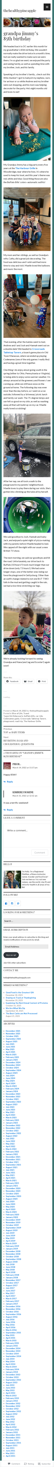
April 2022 (10, 1146)
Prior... (17, 764)
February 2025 (12, 1057)
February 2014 (12, 1369)
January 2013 (12, 1401)
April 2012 (10, 1424)
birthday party (16, 716)
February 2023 (12, 1120)
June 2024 (10, 1078)
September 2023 (13, 1102)
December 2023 (13, 1094)
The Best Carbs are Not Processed (21, 1013)
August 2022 (11, 1136)
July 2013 (10, 1385)
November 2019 (13, 1222)
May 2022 (10, 1144)
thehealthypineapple (19, 10)
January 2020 (12, 1217)
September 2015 (13, 1332)
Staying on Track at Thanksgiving (21, 998)
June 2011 (10, 1451)
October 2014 (12, 1353)
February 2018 (12, 1275)
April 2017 (10, 1296)
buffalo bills (29, 716)
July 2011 (10, 1448)
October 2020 (12, 1193)
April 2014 (10, 1364)
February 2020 (12, 1214)
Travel (26, 713)
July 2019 (10, 1233)
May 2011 (10, 1453)
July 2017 (10, 1288)
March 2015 (11, 1340)
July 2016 (10, 1319)
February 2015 (12, 1343)
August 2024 (11, 1073)
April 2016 (10, 1327)
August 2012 (11, 1414)
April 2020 (10, 1209)
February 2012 (12, 1430)
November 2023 (13, 1096)
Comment (39, 852)
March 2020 (11, 1212)
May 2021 (10, 1175)
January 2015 (12, 1346)
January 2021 (12, 1186)
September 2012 (13, 1411)
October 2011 (12, 1440)
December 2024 (13, 1062)
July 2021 (10, 1170)
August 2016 (11, 1317)
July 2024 (10, 1075)
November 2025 (13, 1033)
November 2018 (13, 1254)
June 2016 (10, 1322)
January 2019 (12, 1249)
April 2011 (10, 1456)
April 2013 (10, 1393)
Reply (10, 781)
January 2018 (12, 1277)
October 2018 (12, 1256)
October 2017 (12, 1283)
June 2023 (10, 1109)
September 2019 (13, 1228)
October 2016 (12, 1311)
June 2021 (10, 1172)
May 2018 (10, 1270)
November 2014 (13, 1351)
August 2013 (11, 1382)
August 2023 (11, 1104)
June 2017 (10, 1290)
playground (8, 721)
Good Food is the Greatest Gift (20, 992)
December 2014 (13, 1348)
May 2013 (10, 1390)
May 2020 (10, 1207)
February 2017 (12, 1301)
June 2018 (10, 1267)
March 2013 (11, 1395)
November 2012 (13, 1406)
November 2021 (13, 1159)
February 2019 (12, 1246)
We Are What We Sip (15, 1008)
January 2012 (12, 1432)
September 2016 (13, 1314)
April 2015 (10, 1338)
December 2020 (13, 1188)
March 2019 (11, 1243)
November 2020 (13, 1191)
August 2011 (11, 1445)
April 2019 (10, 1241)
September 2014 (13, 1356)
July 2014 (10, 1359)
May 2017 (10, 1293)
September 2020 (13, 1196)
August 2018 (11, 1262)
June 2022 (10, 1141)
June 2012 (10, 1419)
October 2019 (12, 1225)
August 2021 (11, 1167)
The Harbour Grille (25, 168)
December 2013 (13, 1374)
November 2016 (13, 1309)
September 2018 (13, 1259)
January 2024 (12, 1091)
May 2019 (10, 1238)
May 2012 (10, 1422)
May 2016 (10, 1325)
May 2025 (10, 1049)
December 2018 (13, 1251)
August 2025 (11, 1041)
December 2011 (13, 1435)
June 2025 (10, 1047)
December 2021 (13, 1157)
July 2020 (10, 1201)
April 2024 (10, 1083)
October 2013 (12, 1377)
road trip (19, 721)
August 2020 (11, 1199)
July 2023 (10, 1107)
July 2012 (10, 1416)
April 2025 (10, 1052)
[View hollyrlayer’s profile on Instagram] (12, 903)
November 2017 (13, 1280)
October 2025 (12, 1036)
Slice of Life (17, 713)
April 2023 (10, 1115)
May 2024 (10, 1081)
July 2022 (10, 1138)
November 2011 (13, 1437)
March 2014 (11, 1367)
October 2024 (12, 1068)
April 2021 (10, 1178)
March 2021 (11, 1180)
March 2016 (11, 1330)
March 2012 (11, 1427)
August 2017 (11, 1285)
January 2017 (12, 1304)
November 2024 (13, 1065)
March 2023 (11, 1117)
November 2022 (13, 1128)
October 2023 (12, 1099)
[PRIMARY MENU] (47, 6)
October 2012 (12, 1409)
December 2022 (13, 1125)
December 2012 (13, 1403)
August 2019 (11, 1230)
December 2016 (13, 1306)
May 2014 (10, 1361)
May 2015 (10, 1335)
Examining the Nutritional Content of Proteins (27, 1003)
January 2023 (12, 1123)
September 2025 (13, 1039)
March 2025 (11, 1054)
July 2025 (10, 1044)
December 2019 (13, 1220)
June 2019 (10, 1235)
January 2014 (12, 1372)
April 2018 (10, 1272)
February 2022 (12, 1151)
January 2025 (12, 1060)
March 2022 (11, 1149)
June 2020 (10, 1204)
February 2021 (12, 1183)
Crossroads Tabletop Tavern (33, 718)
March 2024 (11, 1086)
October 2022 (12, 1130)
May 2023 (10, 1112)
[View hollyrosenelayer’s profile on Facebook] (6, 903)
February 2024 (12, 1088)
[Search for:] (27, 921)
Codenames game (11, 718)
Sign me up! (11, 955)
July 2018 (10, 1264)
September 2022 (13, 1133)
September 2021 (13, 1165)
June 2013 (10, 1388)
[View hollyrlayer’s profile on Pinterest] (18, 903)
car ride (39, 716)
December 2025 (13, 1031)
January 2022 (12, 1154)
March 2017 (11, 1298)
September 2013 (13, 1380)
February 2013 (12, 1398)
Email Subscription (15, 929)
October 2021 (12, 1162)
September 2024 (13, 1070)
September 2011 (13, 1443)
